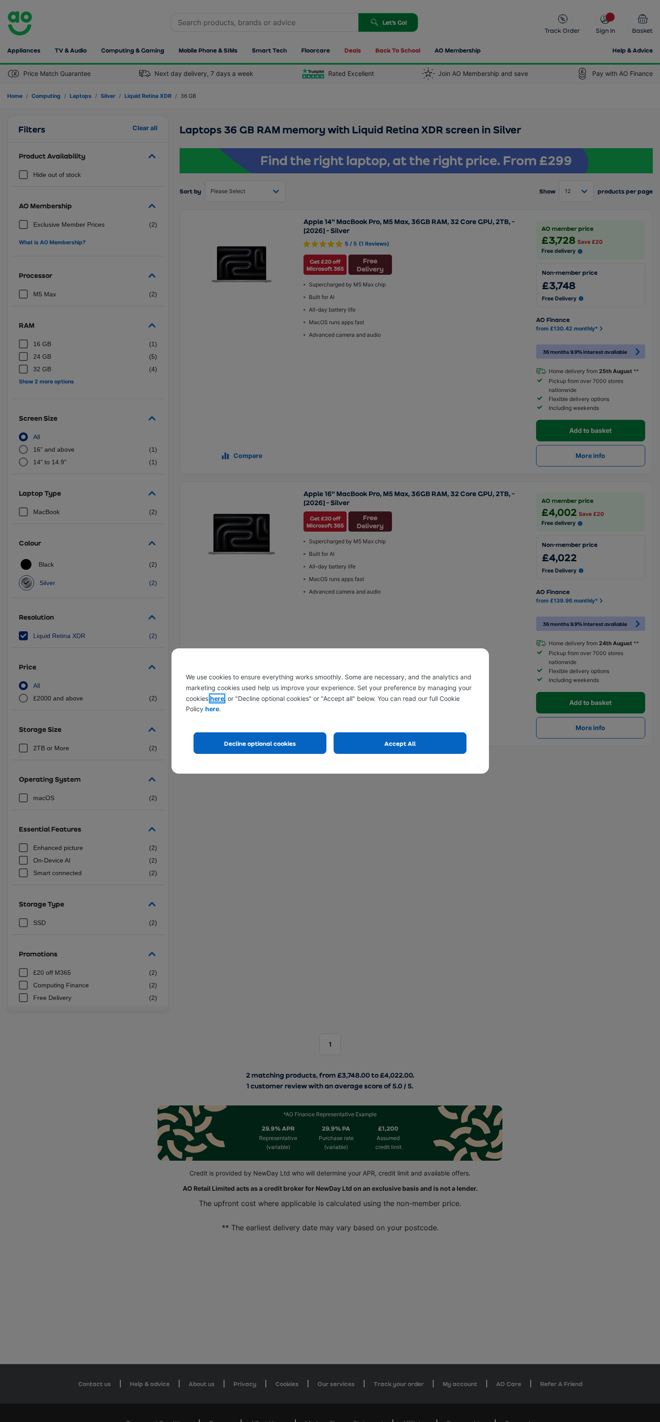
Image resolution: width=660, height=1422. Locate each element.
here (217, 698)
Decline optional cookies (260, 743)
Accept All (400, 743)
